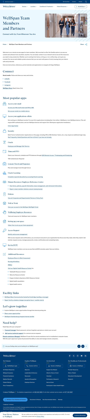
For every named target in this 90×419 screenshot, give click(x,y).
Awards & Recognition (30, 379)
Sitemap (60, 399)
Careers (74, 1)
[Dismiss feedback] (86, 346)
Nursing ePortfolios (13, 261)
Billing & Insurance (8, 373)
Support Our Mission (51, 369)
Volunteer (48, 376)
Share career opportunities (12, 313)
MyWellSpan (81, 6)
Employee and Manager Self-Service (18, 146)
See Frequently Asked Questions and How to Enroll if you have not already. (30, 137)
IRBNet (10, 265)
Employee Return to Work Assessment (19, 258)
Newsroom (27, 376)
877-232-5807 (69, 392)
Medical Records (7, 379)
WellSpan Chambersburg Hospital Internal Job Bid (19, 316)
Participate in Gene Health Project (55, 385)
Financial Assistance (8, 376)
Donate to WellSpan (56, 366)
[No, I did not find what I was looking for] (82, 346)
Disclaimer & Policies (35, 399)
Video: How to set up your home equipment (20, 225)
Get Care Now (66, 1)
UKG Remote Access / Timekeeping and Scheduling (57, 155)
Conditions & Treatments (46, 6)
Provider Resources (73, 369)
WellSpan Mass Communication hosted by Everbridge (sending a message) (26, 297)
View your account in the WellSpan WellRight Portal (23, 207)
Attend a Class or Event (52, 373)
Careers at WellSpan (77, 366)
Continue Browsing (80, 415)
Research (70, 379)
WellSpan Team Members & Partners (16, 399)
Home (4, 44)
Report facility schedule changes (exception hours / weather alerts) (24, 300)
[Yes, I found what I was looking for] (79, 346)
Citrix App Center (13, 126)
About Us (27, 369)
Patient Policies (7, 382)
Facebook (7, 82)
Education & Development (75, 376)
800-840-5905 (38, 392)
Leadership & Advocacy (31, 373)
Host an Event (50, 382)
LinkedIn (6, 79)
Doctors (24, 6)
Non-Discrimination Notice (49, 399)
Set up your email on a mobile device (18, 111)
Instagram (7, 85)
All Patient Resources (8, 369)
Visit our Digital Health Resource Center (19, 268)
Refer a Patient (72, 373)
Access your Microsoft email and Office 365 (21, 107)
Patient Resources (61, 6)
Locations (33, 6)
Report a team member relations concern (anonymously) (26, 189)
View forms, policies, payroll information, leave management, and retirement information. (36, 186)
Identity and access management (17, 234)
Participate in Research (52, 379)
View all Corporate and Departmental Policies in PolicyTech (25, 198)
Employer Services (30, 382)
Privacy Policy (40, 416)
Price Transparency (8, 385)
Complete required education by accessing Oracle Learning (25, 177)
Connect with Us (33, 366)
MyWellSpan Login (12, 366)
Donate (80, 1)
